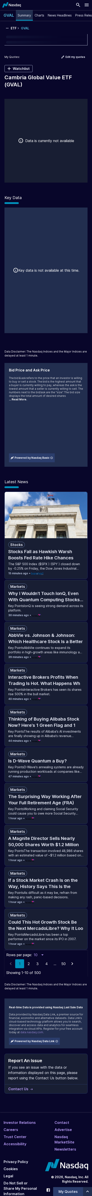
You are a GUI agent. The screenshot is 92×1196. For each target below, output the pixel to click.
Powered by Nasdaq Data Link (34, 1041)
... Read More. (18, 399)
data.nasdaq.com (31, 1032)
